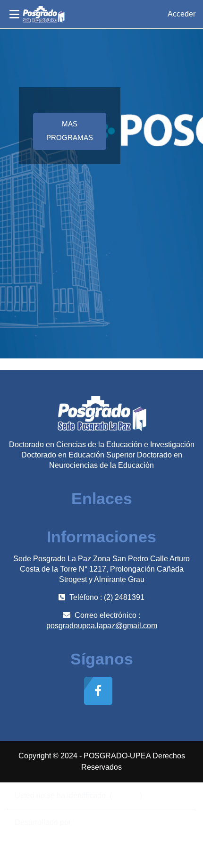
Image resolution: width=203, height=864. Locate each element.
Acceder (181, 14)
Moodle (85, 822)
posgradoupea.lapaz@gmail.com (101, 626)
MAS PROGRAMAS (69, 130)
